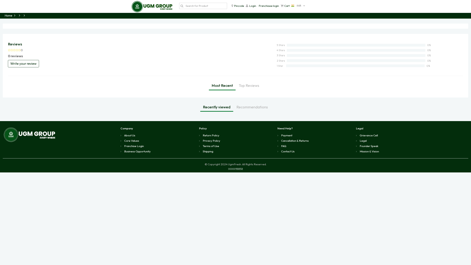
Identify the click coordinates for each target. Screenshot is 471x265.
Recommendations (252, 107)
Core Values (131, 140)
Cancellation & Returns (295, 140)
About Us (129, 135)
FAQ (283, 146)
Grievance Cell (369, 135)
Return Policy (211, 135)
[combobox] (297, 5)
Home (8, 15)
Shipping (208, 151)
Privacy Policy (211, 140)
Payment (286, 135)
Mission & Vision (369, 151)
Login (252, 6)
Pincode (239, 6)
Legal (363, 140)
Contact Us (288, 151)
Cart (287, 6)
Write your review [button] (23, 63)
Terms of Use (211, 146)
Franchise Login (134, 146)
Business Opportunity (137, 151)
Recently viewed (217, 107)
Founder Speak (369, 146)
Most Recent (222, 85)
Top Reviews (249, 85)
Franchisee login (269, 6)
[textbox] (205, 6)
